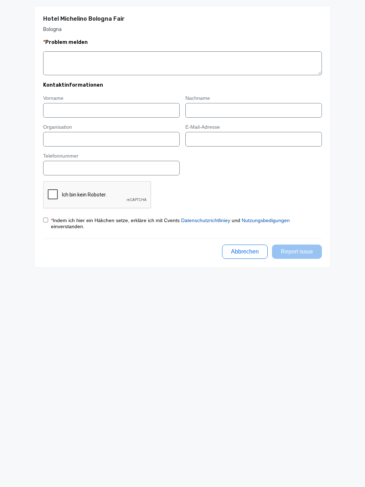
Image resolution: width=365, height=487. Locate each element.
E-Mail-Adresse (202, 127)
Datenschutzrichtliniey (205, 220)
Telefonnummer (60, 156)
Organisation (57, 127)
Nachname (197, 98)
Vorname (53, 98)
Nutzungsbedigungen (266, 220)
